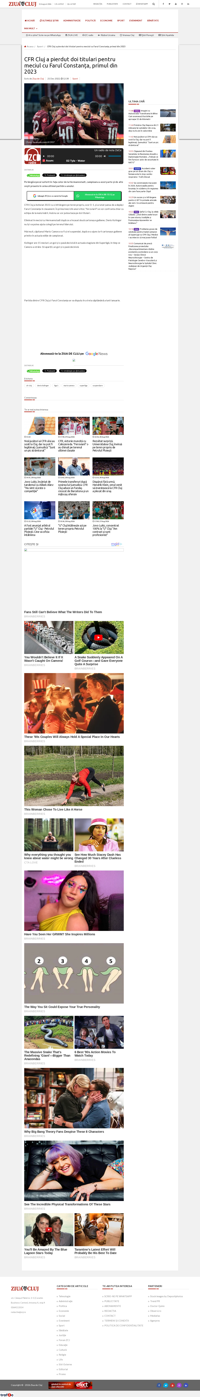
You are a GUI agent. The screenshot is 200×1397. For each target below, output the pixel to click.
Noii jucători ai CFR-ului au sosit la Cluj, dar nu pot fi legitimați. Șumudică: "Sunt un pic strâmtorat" (39, 445)
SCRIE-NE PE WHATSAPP (118, 1296)
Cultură (63, 1349)
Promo (62, 1374)
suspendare (98, 385)
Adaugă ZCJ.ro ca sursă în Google (52, 195)
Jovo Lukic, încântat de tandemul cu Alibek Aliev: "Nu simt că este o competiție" (39, 486)
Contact (127, 4)
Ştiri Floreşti (147, 35)
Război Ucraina (107, 35)
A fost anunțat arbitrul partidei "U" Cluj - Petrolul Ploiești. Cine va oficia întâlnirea (39, 530)
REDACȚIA (110, 1310)
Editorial (63, 1369)
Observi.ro (155, 1310)
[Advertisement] (74, 274)
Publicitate (112, 4)
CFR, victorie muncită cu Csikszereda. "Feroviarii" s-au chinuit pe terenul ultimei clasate (73, 445)
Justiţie (62, 1335)
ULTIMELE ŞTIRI (50, 20)
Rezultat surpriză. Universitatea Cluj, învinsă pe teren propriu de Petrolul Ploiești (107, 445)
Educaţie (63, 1344)
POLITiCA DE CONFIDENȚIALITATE (123, 1325)
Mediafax (155, 1315)
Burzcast (97, 1392)
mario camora (69, 385)
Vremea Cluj (128, 35)
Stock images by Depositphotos (166, 1296)
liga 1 (56, 385)
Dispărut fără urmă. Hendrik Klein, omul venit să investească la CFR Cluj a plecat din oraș (107, 486)
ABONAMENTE (112, 1306)
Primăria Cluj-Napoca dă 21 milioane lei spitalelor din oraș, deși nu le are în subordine (143, 128)
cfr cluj (29, 385)
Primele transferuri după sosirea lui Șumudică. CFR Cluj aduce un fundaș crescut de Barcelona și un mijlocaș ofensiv (73, 488)
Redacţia (97, 4)
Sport (121, 20)
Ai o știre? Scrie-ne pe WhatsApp (44, 35)
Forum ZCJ (64, 1340)
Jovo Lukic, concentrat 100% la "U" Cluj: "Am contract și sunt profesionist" (105, 530)
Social (62, 1315)
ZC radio (89, 35)
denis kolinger (43, 385)
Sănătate (153, 20)
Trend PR (155, 1301)
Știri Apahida (167, 35)
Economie (106, 20)
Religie (62, 1354)
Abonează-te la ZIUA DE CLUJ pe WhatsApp (100, 196)
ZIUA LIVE (72, 35)
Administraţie (72, 20)
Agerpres (155, 1320)
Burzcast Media (111, 1392)
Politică (90, 20)
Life (61, 1359)
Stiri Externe (65, 1364)
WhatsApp (143, 4)
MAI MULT (29, 28)
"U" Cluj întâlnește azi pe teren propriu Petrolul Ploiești (72, 528)
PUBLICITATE (111, 1301)
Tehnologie (64, 1296)
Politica (63, 1306)
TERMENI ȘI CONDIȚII (116, 1320)
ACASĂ (31, 20)
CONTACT (110, 1315)
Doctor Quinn (157, 1306)
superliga (83, 385)
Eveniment (135, 20)
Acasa (29, 46)
